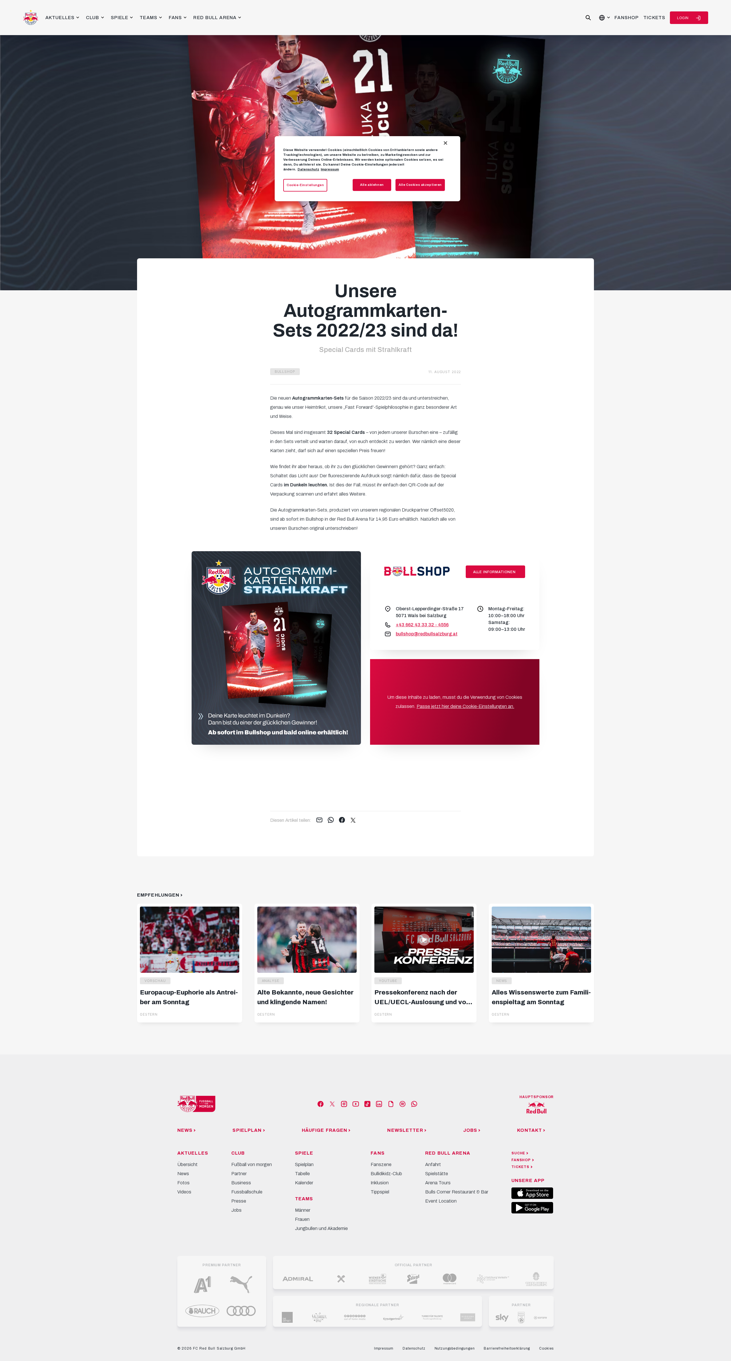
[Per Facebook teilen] (342, 820)
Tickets (654, 17)
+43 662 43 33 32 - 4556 (422, 624)
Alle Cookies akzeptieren (420, 184)
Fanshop (626, 17)
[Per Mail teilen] (319, 820)
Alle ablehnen (371, 184)
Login (683, 18)
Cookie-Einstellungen (305, 185)
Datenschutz (308, 169)
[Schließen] (445, 143)
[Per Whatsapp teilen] (331, 820)
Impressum (330, 169)
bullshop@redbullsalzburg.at (426, 633)
